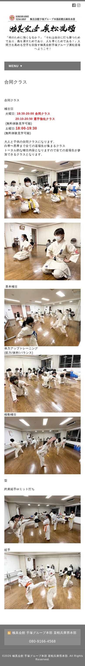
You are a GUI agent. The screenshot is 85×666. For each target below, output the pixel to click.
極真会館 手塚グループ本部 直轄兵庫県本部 (40, 655)
